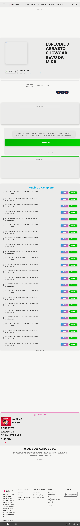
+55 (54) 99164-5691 (35, 73)
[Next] (16, 524)
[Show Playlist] (77, 524)
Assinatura (59, 4)
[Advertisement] (40, 120)
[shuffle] (74, 524)
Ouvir (64, 192)
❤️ (66, 92)
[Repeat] (69, 524)
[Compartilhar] (72, 4)
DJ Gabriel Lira (23, 70)
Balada (16, 4)
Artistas (51, 4)
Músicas (43, 4)
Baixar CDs (35, 4)
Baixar (73, 192)
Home (27, 4)
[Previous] (4, 524)
